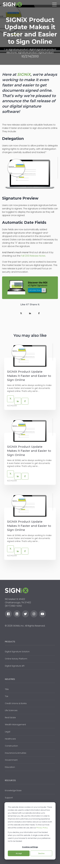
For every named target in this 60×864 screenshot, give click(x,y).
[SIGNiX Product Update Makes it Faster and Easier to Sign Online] (30, 355)
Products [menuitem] (10, 641)
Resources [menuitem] (10, 780)
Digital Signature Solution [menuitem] (17, 651)
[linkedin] (16, 613)
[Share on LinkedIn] (30, 313)
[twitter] (25, 613)
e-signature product (17, 49)
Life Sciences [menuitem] (11, 710)
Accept (19, 853)
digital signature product (42, 49)
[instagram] (33, 613)
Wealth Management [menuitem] (15, 724)
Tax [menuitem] (6, 696)
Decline (41, 853)
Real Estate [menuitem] (10, 717)
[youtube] (42, 613)
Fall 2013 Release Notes (33, 255)
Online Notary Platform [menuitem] (16, 658)
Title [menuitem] (7, 689)
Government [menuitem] (11, 760)
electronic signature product (22, 52)
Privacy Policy (42, 827)
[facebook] (8, 613)
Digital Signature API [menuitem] (14, 665)
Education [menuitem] (10, 767)
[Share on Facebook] (38, 313)
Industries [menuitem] (10, 679)
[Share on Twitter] (21, 313)
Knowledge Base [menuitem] (13, 790)
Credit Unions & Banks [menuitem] (16, 703)
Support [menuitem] (9, 797)
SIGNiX (24, 74)
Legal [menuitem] (7, 731)
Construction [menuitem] (11, 745)
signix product (46, 52)
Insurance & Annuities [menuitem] (15, 753)
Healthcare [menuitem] (10, 738)
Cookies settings (30, 847)
